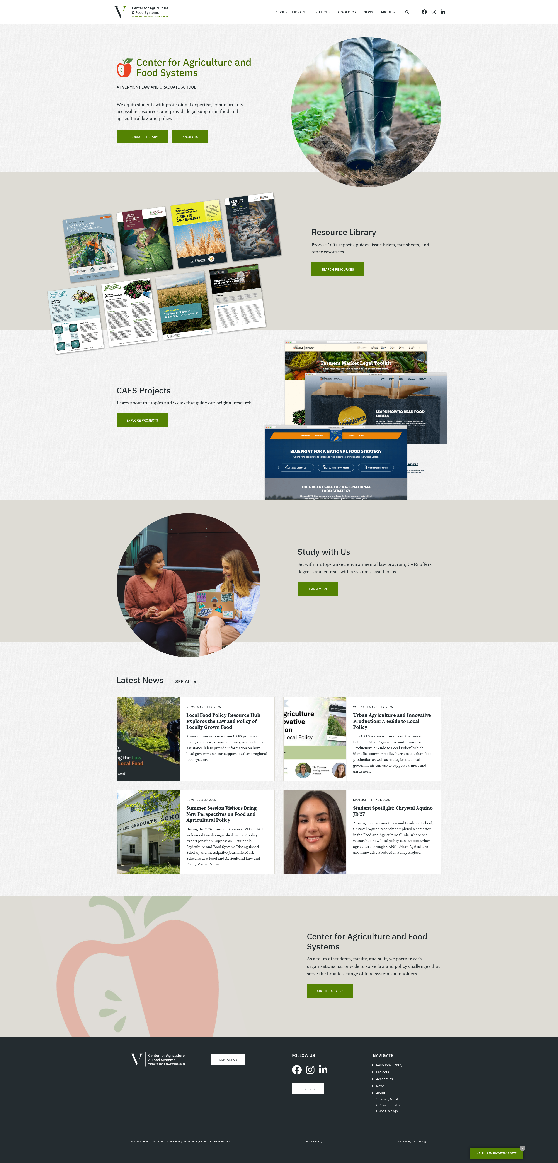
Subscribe (308, 1089)
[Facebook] (297, 1069)
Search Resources (337, 269)
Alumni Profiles (389, 1105)
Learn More (317, 589)
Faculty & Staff (389, 1099)
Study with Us (324, 551)
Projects (190, 136)
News (380, 1085)
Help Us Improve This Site (496, 1153)
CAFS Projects (144, 390)
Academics (384, 1078)
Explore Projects (142, 420)
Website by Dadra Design (412, 1141)
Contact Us (228, 1059)
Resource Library (142, 136)
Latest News (156, 679)
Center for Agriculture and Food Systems (141, 12)
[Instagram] (310, 1069)
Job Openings (388, 1110)
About (380, 1092)
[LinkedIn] (323, 1069)
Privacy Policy (314, 1141)
